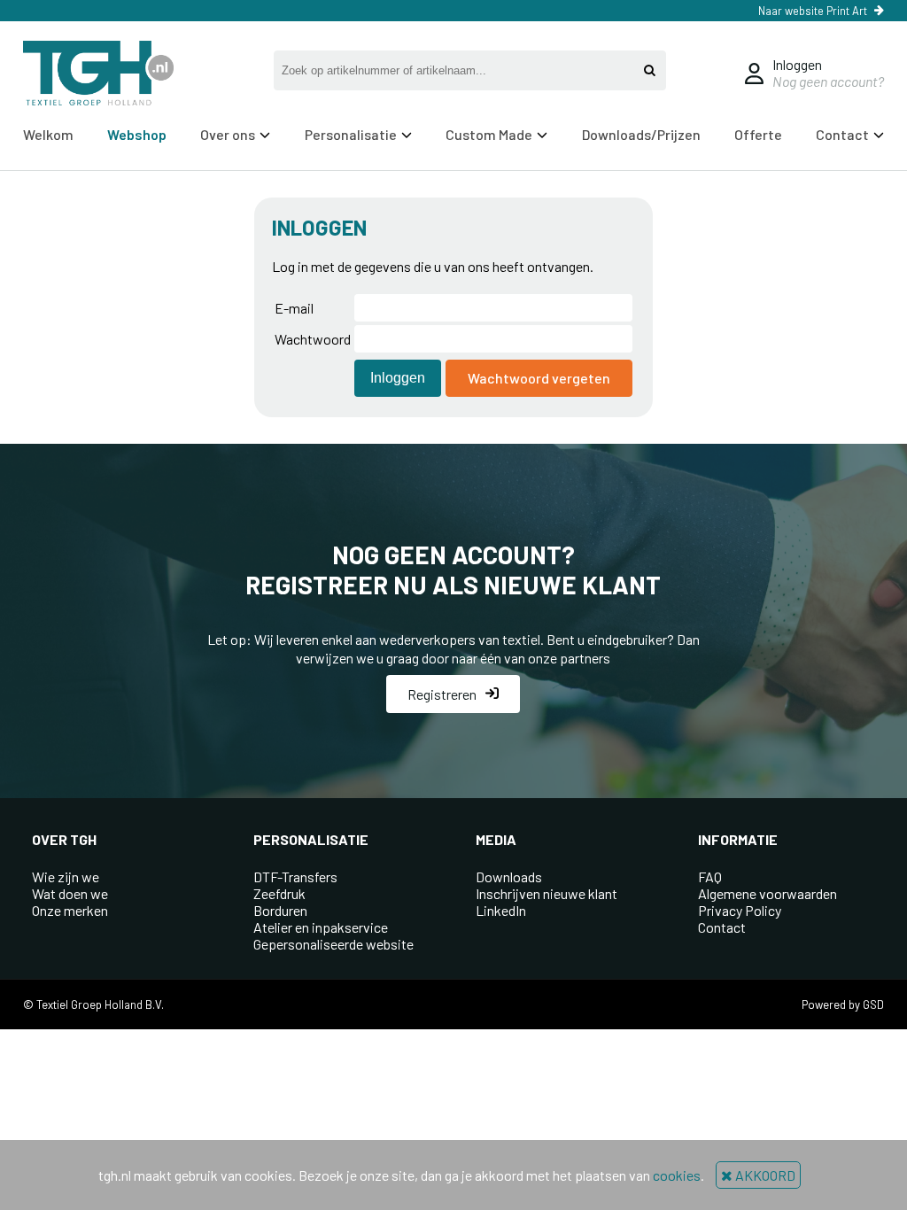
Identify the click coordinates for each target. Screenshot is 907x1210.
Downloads (509, 876)
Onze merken (70, 910)
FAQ (710, 876)
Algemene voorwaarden (767, 893)
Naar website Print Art (812, 11)
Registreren (442, 694)
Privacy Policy (739, 910)
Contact (722, 927)
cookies (677, 1175)
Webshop (137, 134)
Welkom (48, 134)
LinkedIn (501, 910)
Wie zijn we (65, 876)
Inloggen (797, 64)
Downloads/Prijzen (641, 134)
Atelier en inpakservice (320, 927)
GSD (873, 1004)
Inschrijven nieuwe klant (546, 893)
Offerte (758, 134)
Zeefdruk (279, 893)
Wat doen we (70, 893)
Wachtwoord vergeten (539, 377)
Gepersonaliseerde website (333, 943)
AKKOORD (764, 1175)
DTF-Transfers (295, 876)
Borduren (280, 910)
